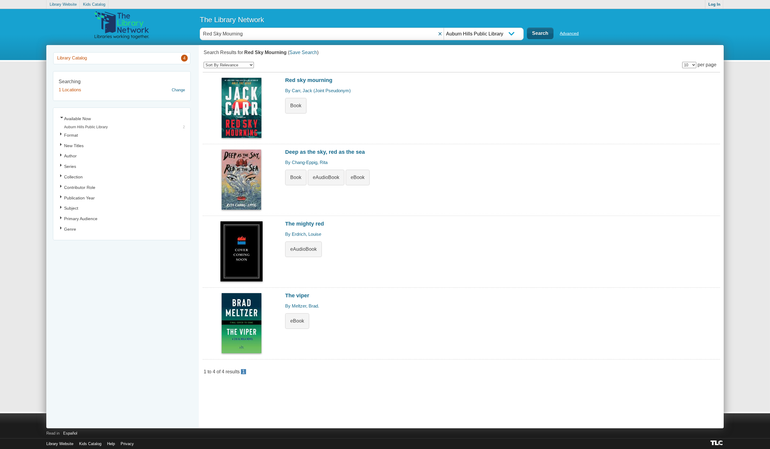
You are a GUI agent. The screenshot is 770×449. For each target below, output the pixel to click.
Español (70, 433)
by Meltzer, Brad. (302, 305)
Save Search (303, 52)
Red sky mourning (308, 80)
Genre (70, 229)
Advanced (569, 33)
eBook (358, 177)
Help (111, 443)
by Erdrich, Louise (303, 234)
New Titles (74, 145)
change (178, 90)
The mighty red (304, 224)
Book (295, 105)
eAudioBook (326, 177)
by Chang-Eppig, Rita (306, 162)
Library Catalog (121, 57)
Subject (71, 208)
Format (71, 135)
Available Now (77, 118)
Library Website (63, 4)
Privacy (127, 443)
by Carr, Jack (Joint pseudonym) (318, 90)
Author (70, 155)
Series (70, 166)
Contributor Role (79, 187)
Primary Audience (80, 218)
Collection (73, 176)
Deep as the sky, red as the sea (325, 152)
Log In (714, 4)
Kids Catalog (94, 4)
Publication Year (79, 198)
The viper (297, 296)
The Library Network (232, 20)
